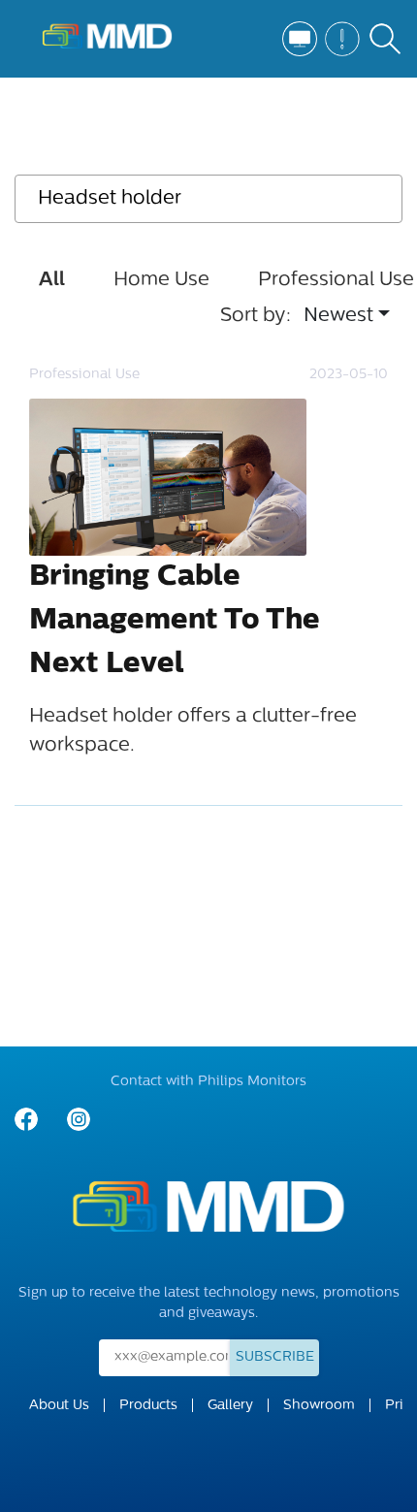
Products (148, 1406)
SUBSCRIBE (275, 1357)
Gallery (230, 1406)
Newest (338, 316)
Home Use (161, 280)
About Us (59, 1406)
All (52, 280)
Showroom (319, 1406)
